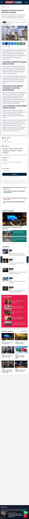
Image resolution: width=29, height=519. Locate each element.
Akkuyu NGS (11, 148)
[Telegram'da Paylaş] (15, 43)
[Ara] (25, 2)
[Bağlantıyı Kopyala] (24, 43)
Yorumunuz (4, 160)
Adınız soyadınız (5, 168)
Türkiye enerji (19, 150)
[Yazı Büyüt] (6, 46)
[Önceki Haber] (1, 259)
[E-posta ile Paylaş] (21, 43)
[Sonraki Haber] (27, 259)
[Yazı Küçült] (3, 46)
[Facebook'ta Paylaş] (3, 43)
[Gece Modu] (27, 2)
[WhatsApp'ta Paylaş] (18, 43)
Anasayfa (3, 6)
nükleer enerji (5, 148)
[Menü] (2, 2)
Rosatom (16, 148)
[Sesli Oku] (9, 46)
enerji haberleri (13, 150)
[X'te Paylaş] (6, 43)
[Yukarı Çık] (25, 516)
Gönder (15, 174)
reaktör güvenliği (6, 150)
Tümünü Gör (23, 331)
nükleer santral (5, 152)
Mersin (21, 148)
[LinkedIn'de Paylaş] (12, 43)
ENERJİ (4, 22)
